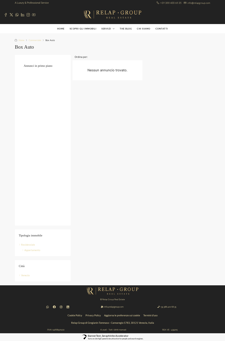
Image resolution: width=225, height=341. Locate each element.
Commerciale (35, 40)
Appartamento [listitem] (32, 250)
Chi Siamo (143, 28)
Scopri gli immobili (83, 28)
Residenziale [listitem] (28, 244)
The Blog (126, 28)
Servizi (106, 28)
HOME (61, 28)
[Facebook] (54, 307)
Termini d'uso (150, 315)
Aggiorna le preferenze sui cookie (122, 315)
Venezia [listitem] (25, 275)
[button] (55, 330)
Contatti (161, 28)
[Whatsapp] (48, 307)
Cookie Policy (75, 315)
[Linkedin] (68, 307)
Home (21, 40)
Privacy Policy (93, 315)
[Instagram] (61, 307)
